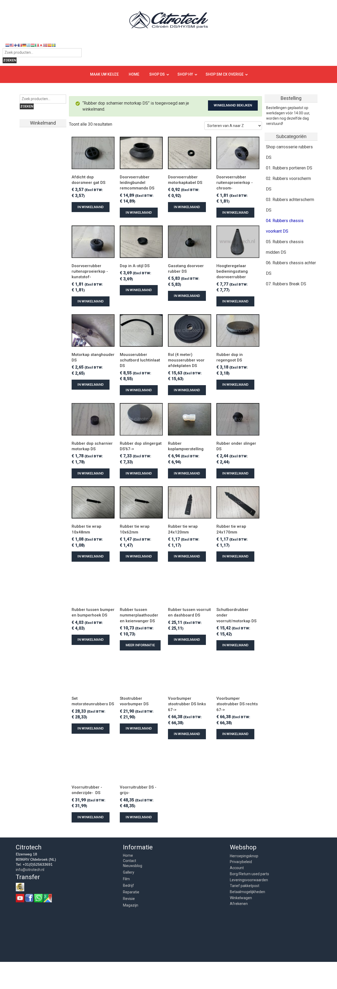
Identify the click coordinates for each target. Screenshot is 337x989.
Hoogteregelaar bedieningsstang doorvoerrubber (232, 271)
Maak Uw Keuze (104, 74)
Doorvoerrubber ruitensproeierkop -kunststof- (90, 271)
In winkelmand (90, 207)
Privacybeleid (241, 862)
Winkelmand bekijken (233, 105)
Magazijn (130, 905)
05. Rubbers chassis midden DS (285, 247)
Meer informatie (140, 645)
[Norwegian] (45, 44)
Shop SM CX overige (225, 74)
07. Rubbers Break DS (286, 283)
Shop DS (157, 74)
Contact (129, 861)
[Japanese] (41, 44)
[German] (24, 44)
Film (126, 879)
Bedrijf (128, 885)
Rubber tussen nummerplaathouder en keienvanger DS (139, 615)
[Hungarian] (33, 44)
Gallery (128, 872)
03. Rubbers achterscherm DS (290, 205)
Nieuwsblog (132, 866)
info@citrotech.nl (30, 870)
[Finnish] (16, 44)
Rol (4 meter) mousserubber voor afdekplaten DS (187, 360)
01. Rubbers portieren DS (289, 167)
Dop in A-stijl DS (135, 265)
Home (134, 74)
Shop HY (185, 74)
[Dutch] (7, 44)
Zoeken (9, 60)
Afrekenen (239, 904)
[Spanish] (49, 44)
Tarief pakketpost (244, 886)
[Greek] (28, 44)
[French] (20, 44)
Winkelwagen (241, 898)
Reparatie (131, 892)
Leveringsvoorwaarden (249, 880)
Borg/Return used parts (249, 874)
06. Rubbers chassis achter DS (291, 268)
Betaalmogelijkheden (247, 892)
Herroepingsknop (244, 856)
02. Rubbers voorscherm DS (288, 184)
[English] (11, 44)
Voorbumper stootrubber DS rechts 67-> (237, 704)
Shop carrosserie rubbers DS (289, 152)
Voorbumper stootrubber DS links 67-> (187, 704)
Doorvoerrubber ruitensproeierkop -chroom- (234, 183)
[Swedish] (54, 44)
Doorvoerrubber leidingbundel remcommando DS (137, 183)
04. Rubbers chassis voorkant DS (285, 226)
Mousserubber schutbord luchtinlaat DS (140, 360)
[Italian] (37, 44)
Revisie (129, 899)
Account (237, 868)
